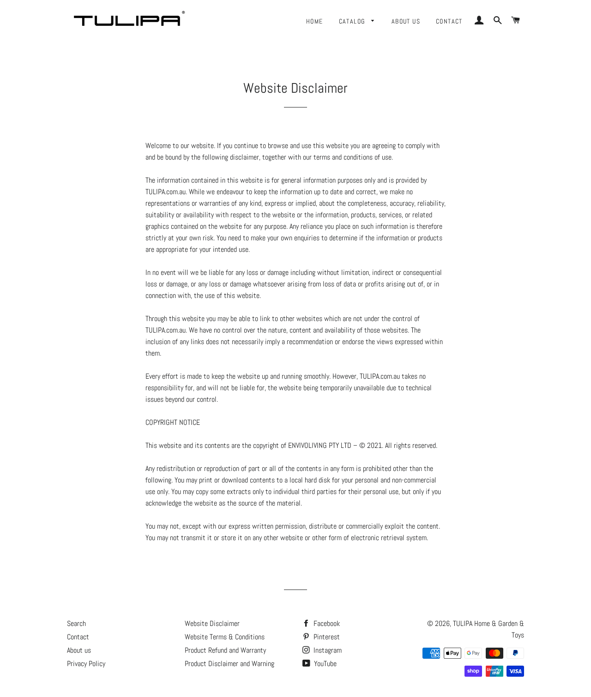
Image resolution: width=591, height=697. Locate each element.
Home (314, 21)
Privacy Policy (86, 663)
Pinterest (326, 637)
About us (406, 21)
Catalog (353, 21)
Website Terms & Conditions (225, 637)
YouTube (324, 663)
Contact (449, 21)
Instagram (327, 650)
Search (76, 623)
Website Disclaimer (212, 623)
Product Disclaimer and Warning (229, 663)
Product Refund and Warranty (225, 650)
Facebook (326, 623)
